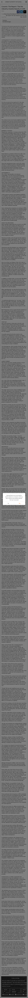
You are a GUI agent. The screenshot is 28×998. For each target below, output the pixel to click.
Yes (19, 503)
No (8, 503)
